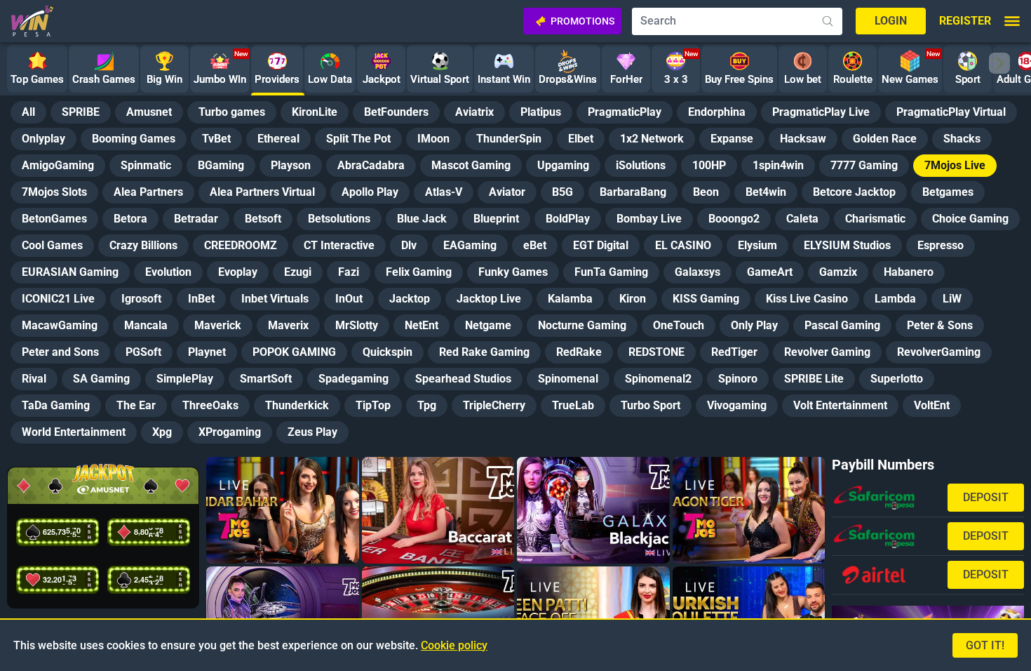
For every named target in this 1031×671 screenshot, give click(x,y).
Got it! (985, 645)
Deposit (986, 497)
